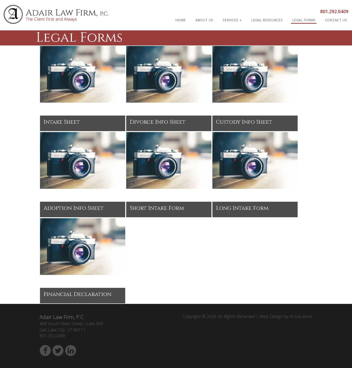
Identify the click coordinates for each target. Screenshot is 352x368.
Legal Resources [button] (267, 19)
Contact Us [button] (336, 19)
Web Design (271, 316)
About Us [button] (204, 19)
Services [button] (231, 19)
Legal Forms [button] (303, 19)
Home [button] (180, 19)
